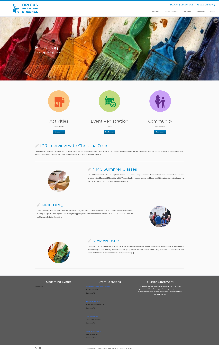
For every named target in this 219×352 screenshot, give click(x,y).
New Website (105, 240)
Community (200, 11)
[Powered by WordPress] (110, 348)
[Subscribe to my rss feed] (37, 348)
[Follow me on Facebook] (41, 348)
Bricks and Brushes (97, 348)
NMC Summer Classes (114, 169)
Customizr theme (126, 348)
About (212, 11)
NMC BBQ (52, 204)
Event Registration (172, 11)
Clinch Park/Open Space (92, 316)
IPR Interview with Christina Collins (75, 145)
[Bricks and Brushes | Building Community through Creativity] (25, 8)
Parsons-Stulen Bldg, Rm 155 (93, 331)
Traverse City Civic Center (92, 301)
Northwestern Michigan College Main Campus (98, 286)
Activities (187, 11)
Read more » (59, 132)
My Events (156, 11)
